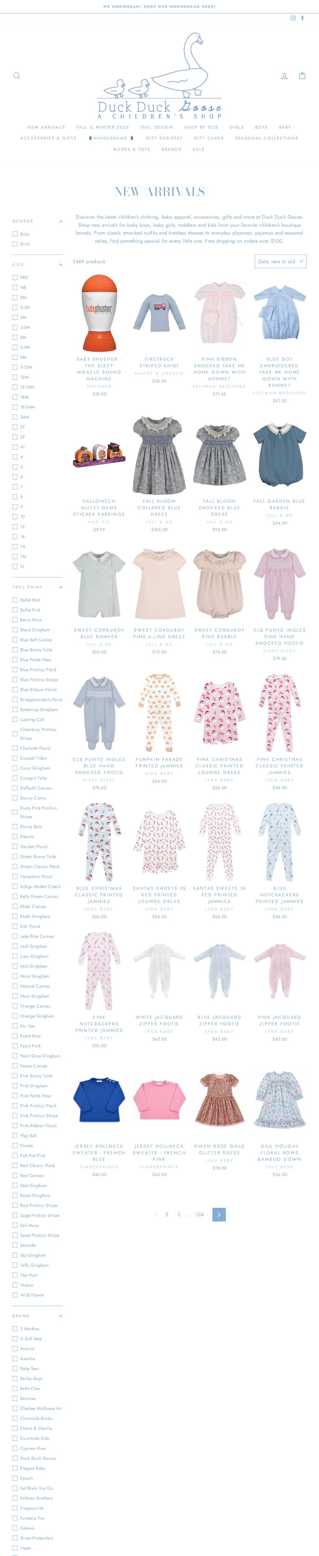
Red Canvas (31, 1175)
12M (24, 377)
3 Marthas (30, 1329)
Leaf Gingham (34, 946)
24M (24, 417)
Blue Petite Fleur (36, 660)
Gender (23, 221)
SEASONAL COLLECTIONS (267, 138)
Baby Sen (29, 1368)
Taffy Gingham (34, 1265)
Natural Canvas (35, 986)
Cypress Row (33, 1448)
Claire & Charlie (36, 1428)
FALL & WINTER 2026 (102, 127)
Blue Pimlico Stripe (39, 679)
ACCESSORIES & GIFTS (48, 138)
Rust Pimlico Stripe (39, 1205)
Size (18, 265)
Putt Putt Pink (32, 1155)
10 (22, 517)
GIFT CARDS (209, 138)
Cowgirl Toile (33, 778)
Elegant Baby (32, 1468)
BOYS (261, 127)
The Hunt (28, 1275)
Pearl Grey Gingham (40, 1056)
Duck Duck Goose (38, 1458)
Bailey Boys (31, 1378)
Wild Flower (32, 1295)
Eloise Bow (31, 826)
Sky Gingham (33, 1255)
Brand (21, 1316)
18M (24, 397)
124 (200, 1214)
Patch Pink (30, 1046)
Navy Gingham (35, 996)
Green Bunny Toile (38, 856)
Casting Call (32, 719)
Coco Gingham (35, 768)
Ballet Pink (30, 610)
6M (23, 337)
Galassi (27, 1528)
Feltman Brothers (36, 1498)
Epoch (26, 1478)
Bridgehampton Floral (41, 699)
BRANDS (172, 149)
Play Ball (28, 1135)
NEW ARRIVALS (46, 127)
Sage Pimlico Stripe (40, 1215)
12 (22, 527)
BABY (285, 127)
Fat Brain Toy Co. (37, 1488)
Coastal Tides (33, 758)
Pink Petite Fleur (36, 1096)
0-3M (25, 307)
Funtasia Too (32, 1518)
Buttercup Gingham (39, 709)
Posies (26, 1145)
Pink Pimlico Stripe (39, 1115)
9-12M (26, 367)
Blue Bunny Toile (36, 650)
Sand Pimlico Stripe (40, 1235)
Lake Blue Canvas (37, 936)
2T (22, 427)
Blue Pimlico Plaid (38, 670)
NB (23, 287)
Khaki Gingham (35, 916)
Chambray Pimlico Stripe (38, 733)
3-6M (25, 327)
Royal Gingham (35, 1195)
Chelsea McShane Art (41, 1408)
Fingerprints (32, 1508)
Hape (25, 1548)
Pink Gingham (34, 1086)
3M (23, 317)
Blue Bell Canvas (36, 640)
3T (22, 437)
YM (23, 556)
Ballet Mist (30, 600)
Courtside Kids (35, 1438)
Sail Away (29, 1225)
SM (23, 297)
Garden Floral (33, 846)
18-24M (27, 407)
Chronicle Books (36, 1418)
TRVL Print (27, 587)
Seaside (28, 1245)
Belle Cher (30, 1388)
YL (22, 566)
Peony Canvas (34, 1066)
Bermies (28, 1398)
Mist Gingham (34, 966)
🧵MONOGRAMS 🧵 (111, 138)
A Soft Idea (31, 1338)
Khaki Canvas (33, 906)
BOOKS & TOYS (132, 149)
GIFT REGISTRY (164, 138)
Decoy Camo (33, 798)
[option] (159, 6)
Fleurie (27, 836)
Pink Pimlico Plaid (38, 1106)
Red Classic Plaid (37, 1165)
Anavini (27, 1348)
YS (23, 546)
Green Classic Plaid (40, 866)
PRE (24, 277)
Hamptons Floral (36, 876)
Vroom (26, 1285)
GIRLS (237, 127)
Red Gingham (33, 1185)
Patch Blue (30, 1036)
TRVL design (157, 127)
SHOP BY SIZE (201, 127)
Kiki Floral (30, 926)
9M (23, 357)
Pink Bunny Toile (36, 1076)
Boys (25, 234)
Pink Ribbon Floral (38, 1125)
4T (22, 447)
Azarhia (28, 1358)
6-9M (25, 347)
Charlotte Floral (35, 748)
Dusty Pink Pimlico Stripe (38, 812)
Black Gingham (35, 630)
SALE (199, 149)
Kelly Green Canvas (39, 896)
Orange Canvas (35, 1006)
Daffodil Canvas (36, 788)
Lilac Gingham (34, 956)
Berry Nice (30, 620)
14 (22, 537)
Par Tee (27, 1026)
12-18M (27, 387)
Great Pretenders (36, 1538)
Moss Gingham (35, 976)
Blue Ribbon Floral (38, 689)
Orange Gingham (37, 1016)
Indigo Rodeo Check (40, 886)
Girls (25, 244)
